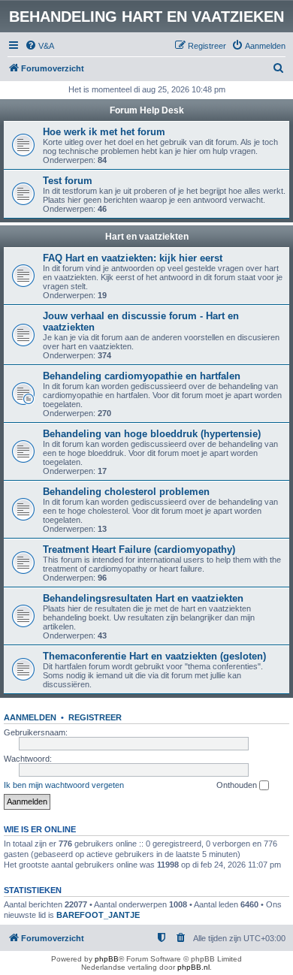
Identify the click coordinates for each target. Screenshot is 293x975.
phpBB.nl (193, 967)
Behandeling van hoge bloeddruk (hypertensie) (152, 433)
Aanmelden (30, 717)
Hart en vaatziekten (147, 236)
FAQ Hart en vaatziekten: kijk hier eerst (132, 258)
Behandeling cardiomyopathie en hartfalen (141, 376)
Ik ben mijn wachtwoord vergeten (64, 784)
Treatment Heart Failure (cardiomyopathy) (139, 549)
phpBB (107, 959)
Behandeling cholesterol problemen (126, 491)
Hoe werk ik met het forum (104, 131)
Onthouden (237, 784)
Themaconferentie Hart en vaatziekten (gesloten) (154, 656)
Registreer (95, 717)
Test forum (67, 180)
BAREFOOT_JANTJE (98, 914)
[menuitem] (39, 46)
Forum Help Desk (147, 110)
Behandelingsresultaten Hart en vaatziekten (143, 598)
